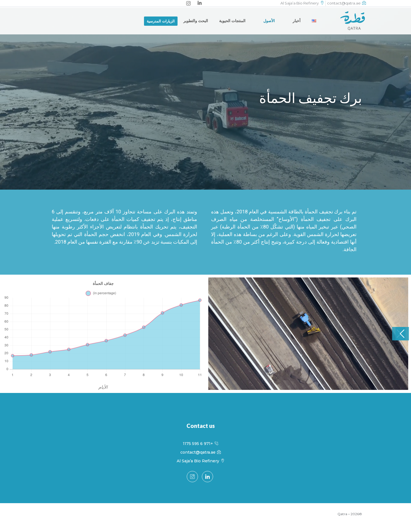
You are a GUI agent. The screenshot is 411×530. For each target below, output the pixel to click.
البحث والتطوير (195, 20)
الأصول (269, 20)
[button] (161, 21)
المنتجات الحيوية (232, 20)
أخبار (297, 20)
